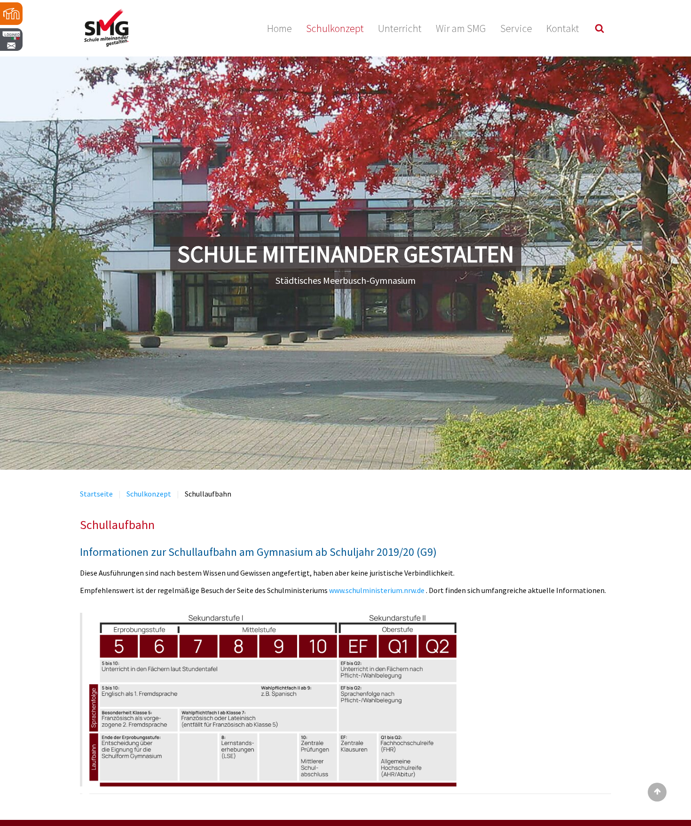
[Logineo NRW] (12, 63)
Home (279, 28)
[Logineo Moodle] (12, 14)
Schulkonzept (335, 28)
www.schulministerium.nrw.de (377, 590)
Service (516, 28)
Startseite (96, 493)
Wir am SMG (461, 28)
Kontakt (562, 28)
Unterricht (400, 28)
